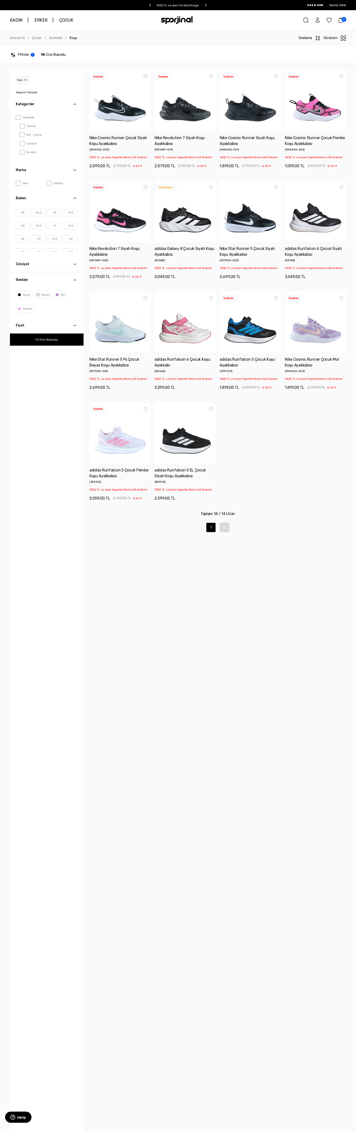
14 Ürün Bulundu (46, 339)
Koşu (73, 38)
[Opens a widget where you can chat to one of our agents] (18, 1118)
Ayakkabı (55, 38)
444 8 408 (315, 5)
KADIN (16, 20)
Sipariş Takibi (337, 5)
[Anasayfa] (177, 20)
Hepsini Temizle (26, 92)
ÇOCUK (66, 20)
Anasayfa (17, 38)
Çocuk (36, 38)
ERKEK (40, 20)
